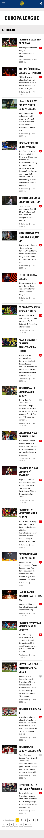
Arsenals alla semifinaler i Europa (27, 391)
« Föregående (8, 820)
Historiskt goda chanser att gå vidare (28, 668)
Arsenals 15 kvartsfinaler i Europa (28, 513)
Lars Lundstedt (24, 60)
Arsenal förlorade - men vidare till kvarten (30, 626)
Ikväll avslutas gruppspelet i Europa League (28, 105)
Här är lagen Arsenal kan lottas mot (30, 596)
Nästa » (28, 824)
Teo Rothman (23, 330)
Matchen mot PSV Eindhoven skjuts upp (29, 237)
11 (21, 824)
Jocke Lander (23, 92)
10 (16, 824)
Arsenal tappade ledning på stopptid (28, 471)
